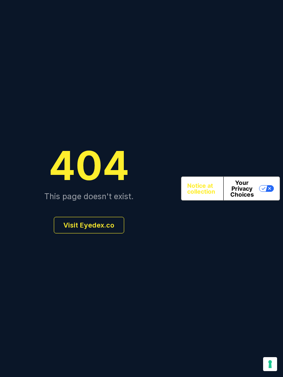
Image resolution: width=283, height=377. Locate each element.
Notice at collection (201, 188)
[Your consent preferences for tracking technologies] (270, 364)
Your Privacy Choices (242, 188)
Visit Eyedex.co (88, 225)
